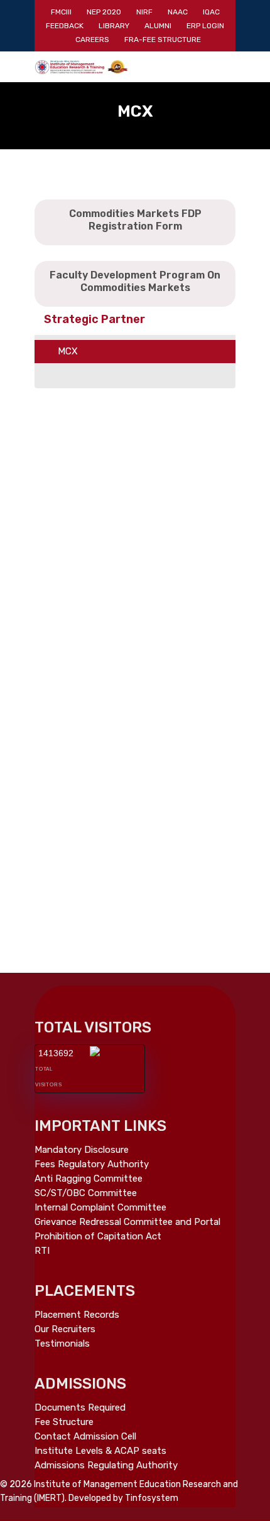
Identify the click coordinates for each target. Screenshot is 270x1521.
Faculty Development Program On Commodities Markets (135, 281)
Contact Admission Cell (85, 1436)
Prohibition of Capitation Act (98, 1236)
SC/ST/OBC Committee (86, 1193)
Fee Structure (64, 1422)
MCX (68, 351)
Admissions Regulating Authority (106, 1465)
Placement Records (77, 1315)
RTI (42, 1251)
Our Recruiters (65, 1329)
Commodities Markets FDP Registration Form (135, 220)
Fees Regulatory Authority (92, 1164)
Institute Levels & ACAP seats (100, 1451)
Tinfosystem (151, 1498)
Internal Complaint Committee (100, 1207)
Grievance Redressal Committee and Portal (127, 1222)
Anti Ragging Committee (89, 1179)
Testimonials (62, 1344)
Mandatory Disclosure (82, 1150)
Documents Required (80, 1407)
